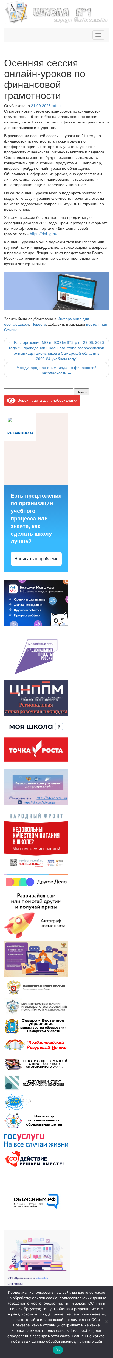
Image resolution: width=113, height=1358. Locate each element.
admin (57, 105)
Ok (57, 1350)
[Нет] (106, 1321)
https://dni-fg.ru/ (43, 233)
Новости (38, 324)
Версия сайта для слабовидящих (46, 400)
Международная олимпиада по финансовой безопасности (56, 370)
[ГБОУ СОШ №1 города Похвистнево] (56, 11)
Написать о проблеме (36, 558)
